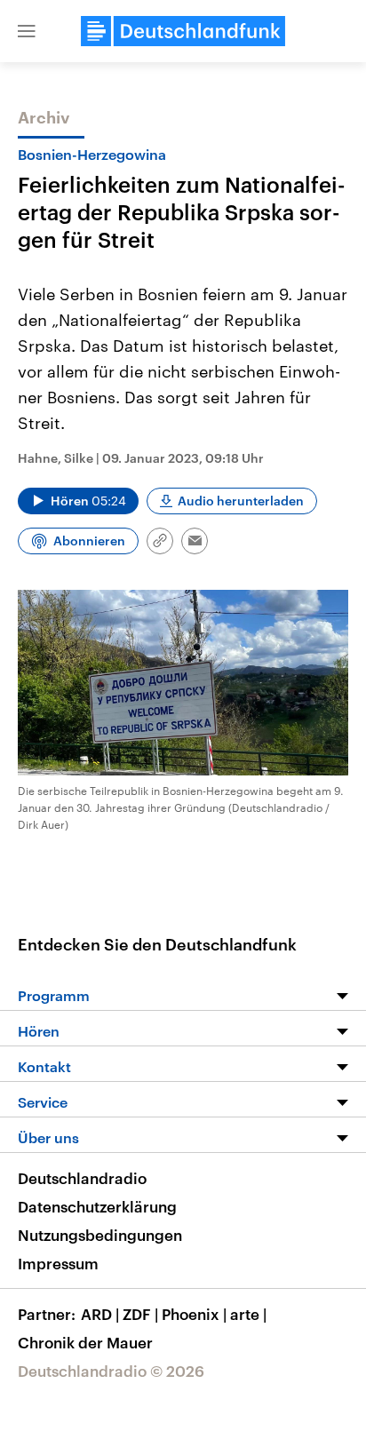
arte (248, 1314)
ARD (100, 1314)
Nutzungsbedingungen (100, 1235)
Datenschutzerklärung (97, 1206)
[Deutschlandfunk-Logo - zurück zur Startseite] (183, 31)
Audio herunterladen (241, 500)
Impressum (58, 1263)
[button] (27, 31)
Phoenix (194, 1314)
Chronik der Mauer (85, 1342)
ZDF (140, 1314)
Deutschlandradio (82, 1178)
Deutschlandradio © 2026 (111, 1370)
